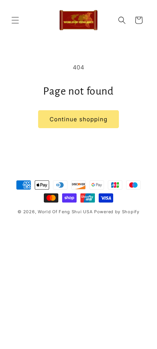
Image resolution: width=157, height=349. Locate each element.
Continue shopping (78, 119)
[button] (15, 20)
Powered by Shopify (116, 211)
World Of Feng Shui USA (65, 211)
